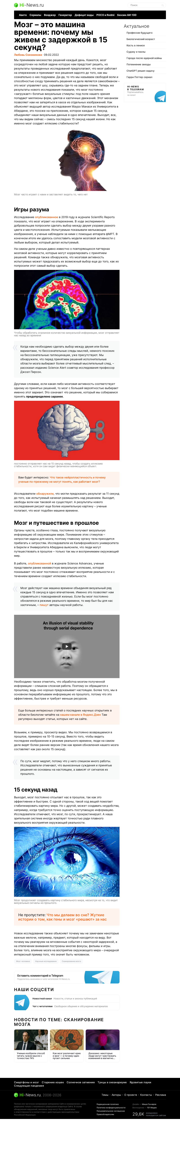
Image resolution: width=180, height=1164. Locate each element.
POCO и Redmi (105, 15)
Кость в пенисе (136, 45)
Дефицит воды (84, 15)
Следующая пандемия (29, 1085)
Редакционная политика (108, 1104)
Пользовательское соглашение (111, 1111)
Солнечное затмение (81, 1082)
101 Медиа (152, 1107)
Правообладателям (105, 1114)
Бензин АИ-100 (126, 15)
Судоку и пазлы (136, 51)
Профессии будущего (139, 32)
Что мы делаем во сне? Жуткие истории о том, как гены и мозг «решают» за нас (62, 917)
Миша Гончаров (149, 1104)
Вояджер (50, 15)
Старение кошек (53, 1082)
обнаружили (45, 493)
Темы (105, 1094)
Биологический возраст (141, 39)
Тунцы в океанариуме (112, 1082)
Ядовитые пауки (140, 1082)
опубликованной (39, 563)
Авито (23, 15)
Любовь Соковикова (28, 54)
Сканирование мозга (71, 961)
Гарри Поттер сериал (139, 77)
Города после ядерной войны (144, 58)
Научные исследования (46, 961)
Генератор (65, 15)
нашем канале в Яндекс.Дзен (80, 714)
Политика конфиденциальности (111, 1107)
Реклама (160, 1094)
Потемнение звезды (139, 64)
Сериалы (35, 15)
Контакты (146, 1094)
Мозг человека (23, 961)
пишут (44, 605)
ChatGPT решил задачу (141, 70)
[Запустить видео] (67, 646)
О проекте (130, 1094)
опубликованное (46, 217)
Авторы (116, 1094)
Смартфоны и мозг (26, 1082)
